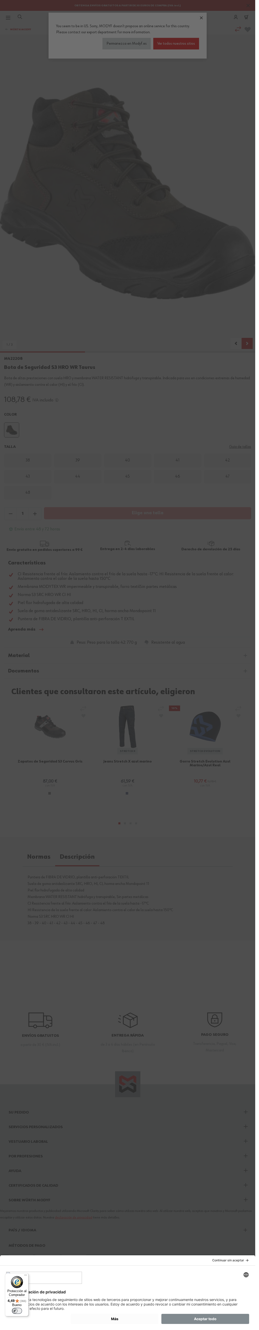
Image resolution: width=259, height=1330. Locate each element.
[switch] (17, 1311)
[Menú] (26, 1276)
